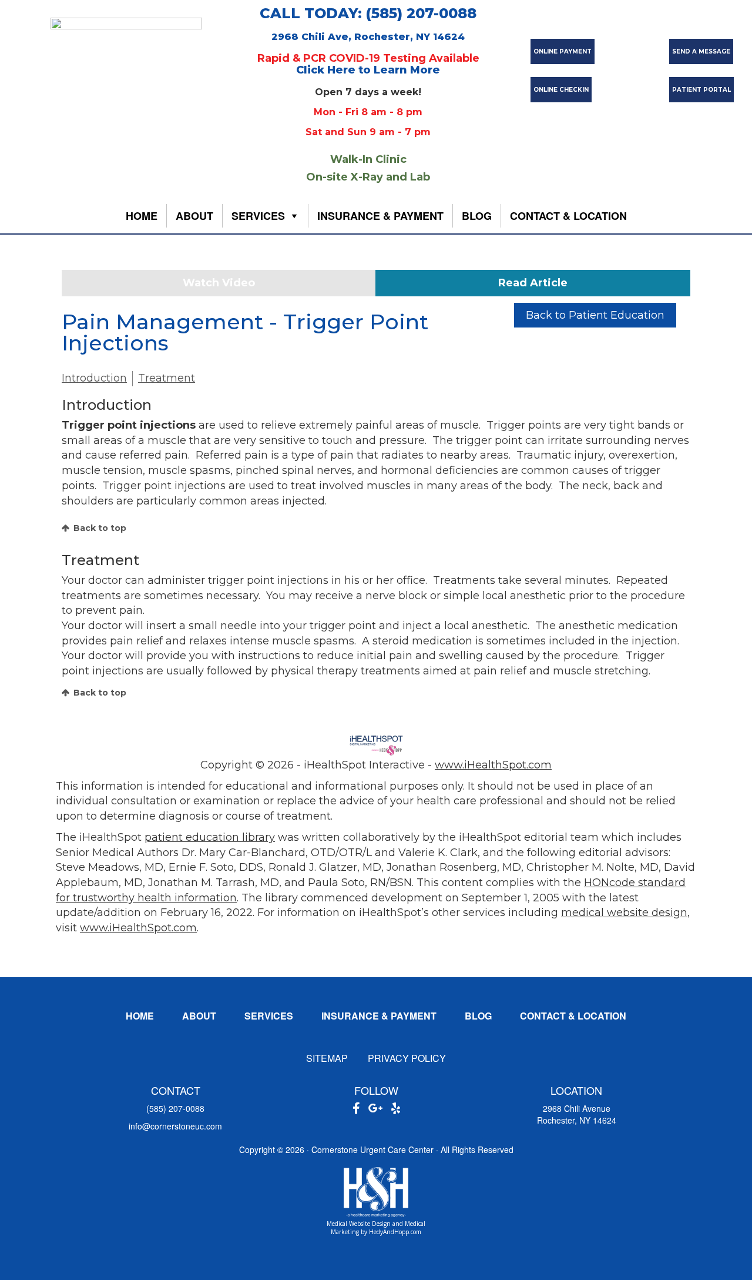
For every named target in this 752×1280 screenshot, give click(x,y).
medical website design (624, 912)
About (194, 215)
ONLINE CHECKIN (561, 89)
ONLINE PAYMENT (562, 51)
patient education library (210, 837)
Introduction (94, 378)
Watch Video (219, 282)
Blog (477, 215)
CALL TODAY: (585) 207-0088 (368, 13)
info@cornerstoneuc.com (175, 1126)
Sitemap (327, 1058)
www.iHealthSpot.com (493, 764)
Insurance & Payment (380, 215)
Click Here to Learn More (368, 70)
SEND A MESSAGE (701, 51)
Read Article (533, 282)
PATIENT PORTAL (701, 89)
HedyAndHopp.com (395, 1232)
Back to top (99, 528)
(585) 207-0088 (175, 1108)
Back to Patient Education (595, 315)
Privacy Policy (407, 1058)
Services (258, 215)
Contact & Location (568, 215)
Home (141, 215)
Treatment (166, 378)
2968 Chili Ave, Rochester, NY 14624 (368, 36)
